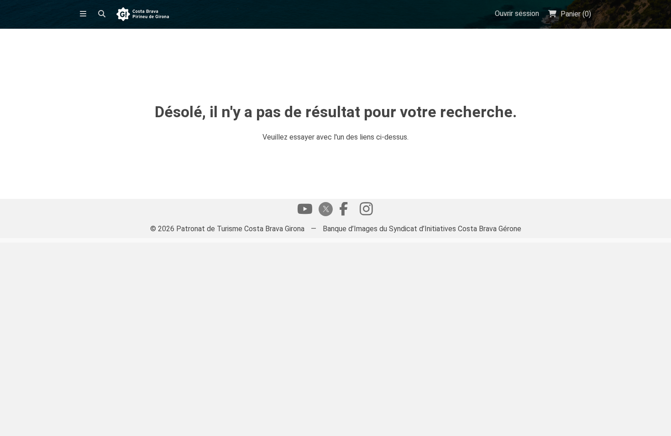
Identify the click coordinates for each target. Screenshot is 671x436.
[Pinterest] (366, 211)
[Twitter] (324, 210)
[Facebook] (343, 211)
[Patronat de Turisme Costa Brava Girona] (142, 14)
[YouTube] (305, 211)
